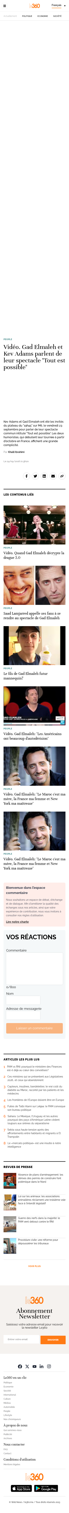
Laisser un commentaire (34, 1028)
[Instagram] (49, 1366)
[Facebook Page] (20, 1366)
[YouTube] (34, 1366)
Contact (7, 1453)
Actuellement (10, 16)
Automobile (9, 1407)
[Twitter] (27, 1366)
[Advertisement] (34, 176)
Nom (10, 993)
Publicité (8, 1434)
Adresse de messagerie (24, 1008)
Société (57, 16)
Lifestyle (8, 1415)
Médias (7, 1403)
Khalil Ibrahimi (16, 452)
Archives (8, 1438)
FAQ (6, 1449)
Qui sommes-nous (13, 1430)
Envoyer (53, 1340)
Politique (27, 16)
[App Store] (21, 1487)
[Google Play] (46, 1487)
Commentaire (16, 950)
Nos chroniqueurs (12, 1419)
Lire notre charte (17, 922)
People (8, 339)
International (10, 1395)
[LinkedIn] (42, 1366)
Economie (43, 16)
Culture (7, 1399)
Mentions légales (12, 1464)
